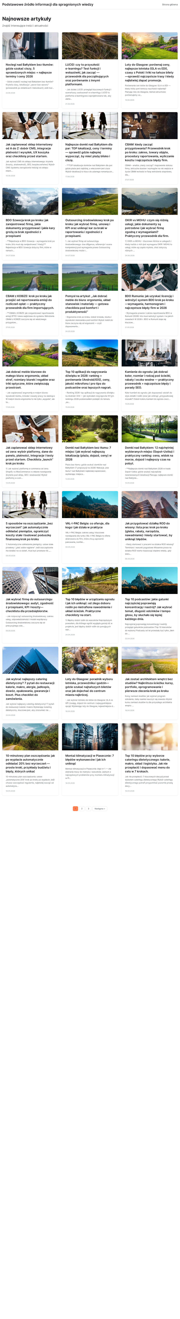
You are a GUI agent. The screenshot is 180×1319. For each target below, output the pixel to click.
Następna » (100, 809)
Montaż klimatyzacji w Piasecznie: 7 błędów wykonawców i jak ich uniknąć (89, 759)
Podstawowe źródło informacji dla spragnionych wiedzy (47, 4)
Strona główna (170, 4)
